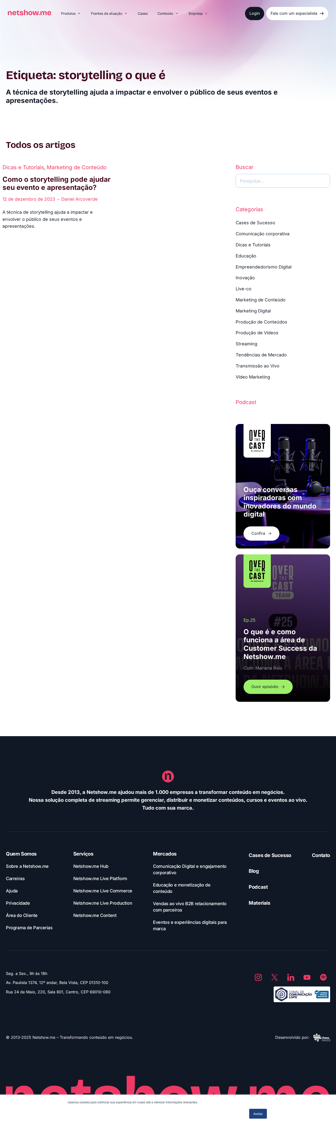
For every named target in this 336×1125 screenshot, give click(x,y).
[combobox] (283, 181)
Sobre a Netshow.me (27, 866)
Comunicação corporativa (263, 233)
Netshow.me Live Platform (100, 878)
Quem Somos (21, 854)
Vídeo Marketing (253, 377)
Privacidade (18, 903)
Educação (246, 255)
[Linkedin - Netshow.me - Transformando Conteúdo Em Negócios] (291, 977)
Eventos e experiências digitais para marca (190, 925)
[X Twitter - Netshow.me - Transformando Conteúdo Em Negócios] (274, 977)
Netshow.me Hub (90, 866)
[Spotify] (323, 977)
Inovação (245, 277)
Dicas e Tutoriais (23, 167)
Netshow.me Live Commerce (102, 890)
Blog (254, 871)
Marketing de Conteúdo (77, 167)
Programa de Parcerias (29, 927)
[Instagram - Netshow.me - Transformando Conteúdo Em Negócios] (258, 977)
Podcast (258, 887)
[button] (71, 13)
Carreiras (15, 878)
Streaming (246, 343)
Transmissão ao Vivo (257, 365)
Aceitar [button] (258, 1113)
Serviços (83, 854)
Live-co (243, 288)
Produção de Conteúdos (261, 321)
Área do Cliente (22, 915)
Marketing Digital (253, 310)
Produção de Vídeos (257, 332)
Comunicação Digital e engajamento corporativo (190, 869)
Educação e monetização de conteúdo (181, 888)
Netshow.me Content (95, 915)
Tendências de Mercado (261, 354)
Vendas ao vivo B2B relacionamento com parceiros (190, 907)
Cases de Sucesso (255, 222)
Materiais (259, 903)
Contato (321, 855)
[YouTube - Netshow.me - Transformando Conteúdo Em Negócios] (307, 977)
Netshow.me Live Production (102, 903)
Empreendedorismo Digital (263, 266)
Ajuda (12, 890)
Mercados (165, 854)
